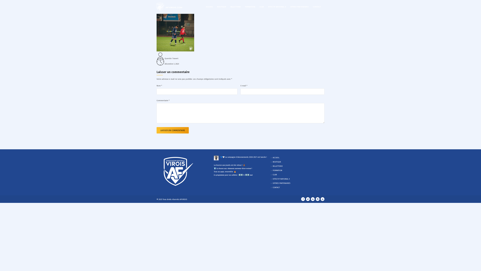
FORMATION (250, 7)
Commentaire (163, 100)
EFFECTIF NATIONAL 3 (277, 7)
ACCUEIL (209, 7)
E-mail (244, 86)
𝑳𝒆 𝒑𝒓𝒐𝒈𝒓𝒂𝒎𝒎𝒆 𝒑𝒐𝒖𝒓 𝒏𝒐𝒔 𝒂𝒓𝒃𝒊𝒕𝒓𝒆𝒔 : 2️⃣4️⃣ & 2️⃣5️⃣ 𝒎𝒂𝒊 (233, 175)
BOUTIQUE (221, 7)
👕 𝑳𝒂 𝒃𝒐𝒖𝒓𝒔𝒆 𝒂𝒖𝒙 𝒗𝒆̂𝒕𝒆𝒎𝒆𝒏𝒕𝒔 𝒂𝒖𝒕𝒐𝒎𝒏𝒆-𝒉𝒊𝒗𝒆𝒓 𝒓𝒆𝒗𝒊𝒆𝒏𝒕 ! (233, 168)
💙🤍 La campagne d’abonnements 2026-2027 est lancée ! (243, 157)
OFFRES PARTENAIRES (299, 7)
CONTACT (317, 7)
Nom (159, 86)
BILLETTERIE (235, 7)
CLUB (261, 7)
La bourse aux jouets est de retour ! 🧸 (229, 165)
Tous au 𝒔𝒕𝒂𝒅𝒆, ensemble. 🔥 (225, 172)
